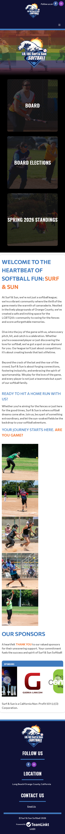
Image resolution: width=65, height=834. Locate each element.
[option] (32, 682)
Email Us (31, 806)
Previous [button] (7, 680)
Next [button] (58, 680)
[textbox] (32, 444)
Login (32, 828)
